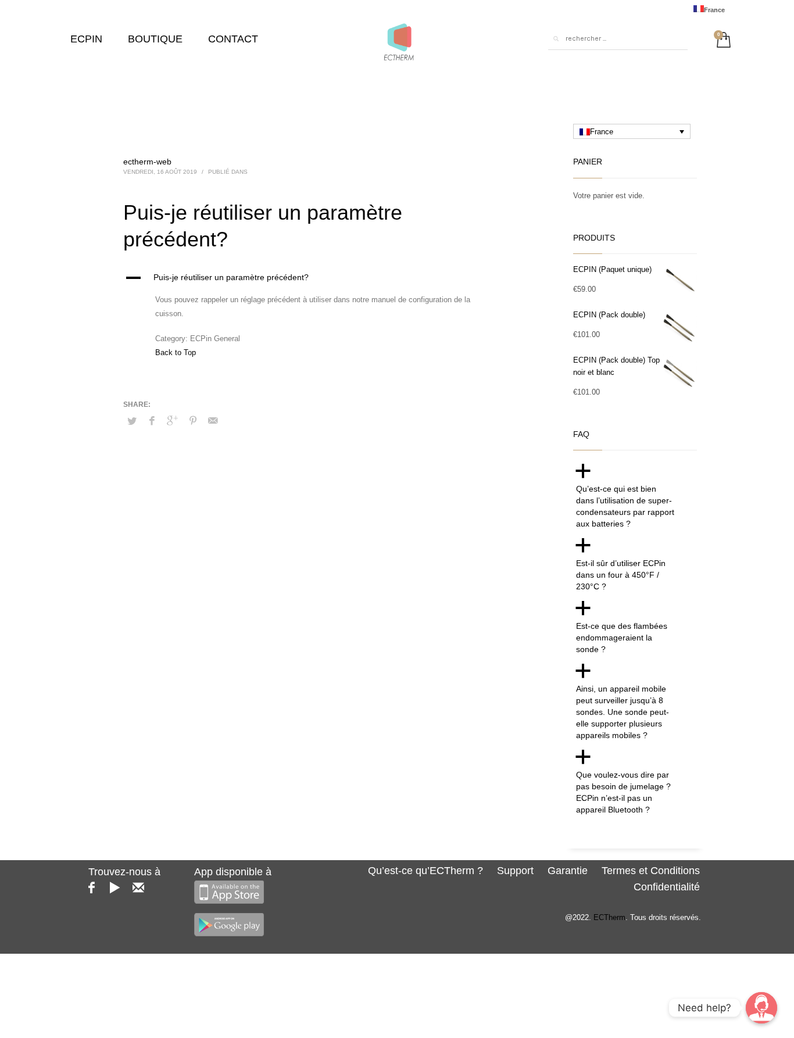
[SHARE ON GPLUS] (172, 420)
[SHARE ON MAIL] (213, 420)
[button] (318, 278)
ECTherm (609, 917)
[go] (555, 39)
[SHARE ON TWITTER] (132, 421)
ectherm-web (147, 161)
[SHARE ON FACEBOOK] (152, 420)
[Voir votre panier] (721, 38)
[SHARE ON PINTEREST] (193, 420)
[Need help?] (761, 1007)
